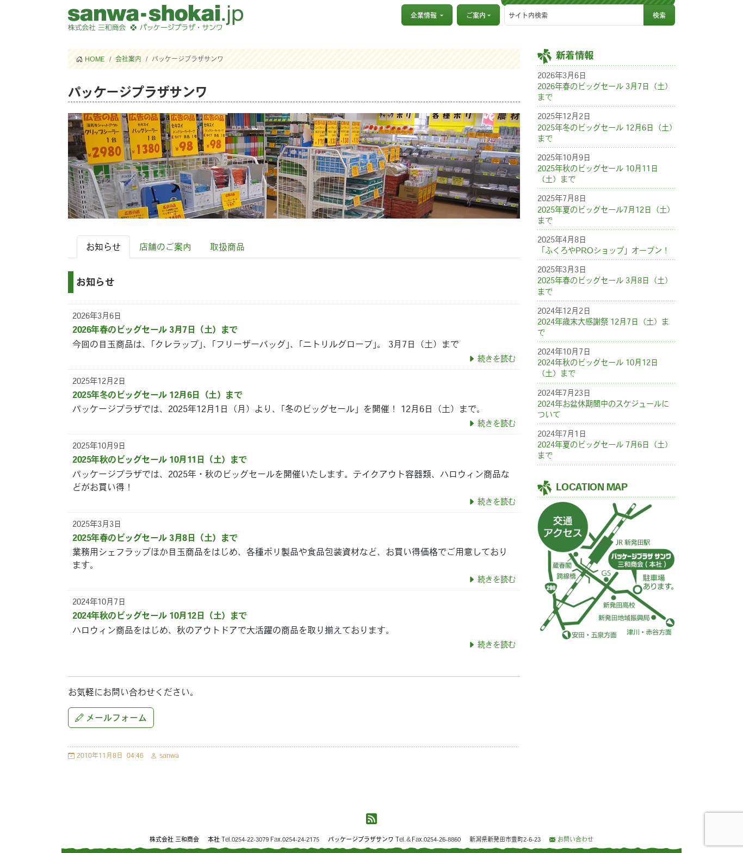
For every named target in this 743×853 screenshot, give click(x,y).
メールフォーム (116, 717)
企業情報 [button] (424, 15)
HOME (95, 58)
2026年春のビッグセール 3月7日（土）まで (155, 329)
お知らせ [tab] (103, 246)
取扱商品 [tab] (227, 246)
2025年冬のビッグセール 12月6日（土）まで (157, 394)
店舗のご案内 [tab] (165, 246)
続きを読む (497, 358)
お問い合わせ (575, 839)
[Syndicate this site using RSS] (371, 819)
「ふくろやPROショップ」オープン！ (603, 250)
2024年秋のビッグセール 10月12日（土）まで (159, 615)
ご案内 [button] (476, 15)
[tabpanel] (294, 460)
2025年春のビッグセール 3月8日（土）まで (155, 537)
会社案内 (128, 58)
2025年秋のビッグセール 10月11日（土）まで (159, 459)
